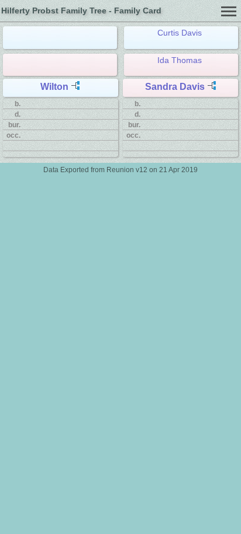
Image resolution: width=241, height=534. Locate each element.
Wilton (54, 87)
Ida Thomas (179, 60)
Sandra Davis (175, 87)
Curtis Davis (179, 32)
